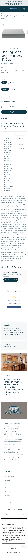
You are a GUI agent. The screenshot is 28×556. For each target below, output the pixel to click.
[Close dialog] (26, 520)
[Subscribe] (23, 514)
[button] (3, 9)
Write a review (17, 76)
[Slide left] (10, 48)
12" (4, 82)
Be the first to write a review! (14, 307)
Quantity (3, 93)
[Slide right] (17, 48)
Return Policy (7, 495)
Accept (13, 545)
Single (5, 89)
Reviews (5, 499)
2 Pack (14, 89)
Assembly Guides (8, 476)
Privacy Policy (7, 541)
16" (11, 82)
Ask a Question (11, 280)
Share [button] (5, 118)
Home (3, 14)
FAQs (4, 487)
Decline (13, 548)
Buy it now (14, 112)
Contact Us (6, 480)
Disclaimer (6, 484)
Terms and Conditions (10, 503)
